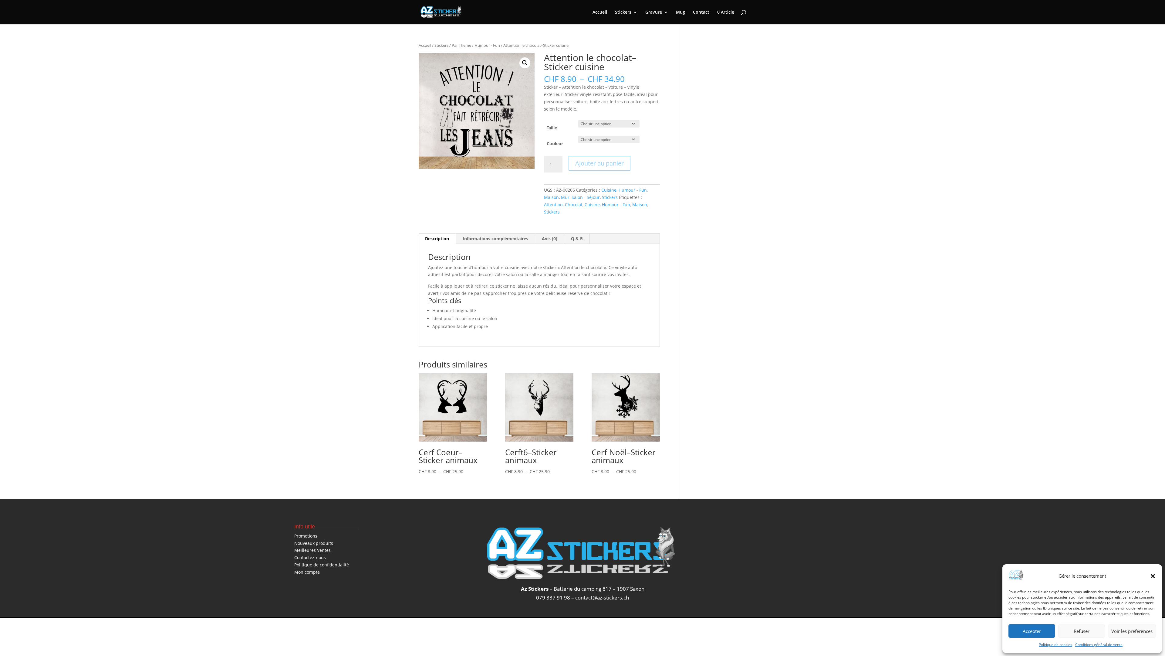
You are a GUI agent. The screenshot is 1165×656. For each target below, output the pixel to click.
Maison (551, 197)
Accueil (600, 12)
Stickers (623, 12)
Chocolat (573, 204)
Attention (553, 204)
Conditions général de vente (1099, 644)
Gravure (653, 12)
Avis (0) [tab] (549, 238)
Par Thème (461, 45)
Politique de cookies (1055, 644)
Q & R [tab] (577, 238)
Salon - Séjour (586, 197)
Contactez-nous (310, 557)
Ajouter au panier (599, 163)
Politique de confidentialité (321, 565)
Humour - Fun (487, 45)
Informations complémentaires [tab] (495, 238)
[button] (1153, 576)
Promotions (305, 536)
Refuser (1081, 631)
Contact (701, 12)
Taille (552, 128)
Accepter (1032, 631)
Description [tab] (437, 238)
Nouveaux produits (313, 543)
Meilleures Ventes (312, 550)
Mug (680, 12)
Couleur (555, 143)
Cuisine (608, 190)
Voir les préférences (1132, 631)
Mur (565, 197)
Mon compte (307, 572)
